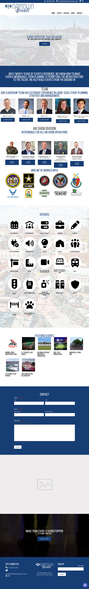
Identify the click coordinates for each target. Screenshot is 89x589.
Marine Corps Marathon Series (11, 353)
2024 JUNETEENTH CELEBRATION (27, 375)
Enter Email (17, 411)
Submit (17, 447)
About (73, 13)
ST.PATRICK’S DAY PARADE (10, 375)
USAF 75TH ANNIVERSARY (57, 353)
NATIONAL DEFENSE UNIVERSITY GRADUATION (43, 354)
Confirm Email (48, 411)
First (15, 400)
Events (59, 13)
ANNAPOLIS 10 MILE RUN (75, 353)
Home (53, 13)
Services (66, 13)
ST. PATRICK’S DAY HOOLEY (27, 353)
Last (46, 400)
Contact (79, 13)
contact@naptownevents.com (68, 1)
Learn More (44, 43)
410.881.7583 (50, 1)
